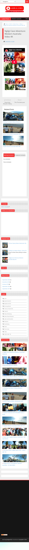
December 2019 (5, 282)
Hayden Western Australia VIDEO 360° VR (14, 425)
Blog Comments (9, 155)
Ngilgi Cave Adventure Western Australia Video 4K (14, 25)
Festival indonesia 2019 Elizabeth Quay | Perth (13, 413)
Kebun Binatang (8, 314)
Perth (11, 24)
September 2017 (6, 288)
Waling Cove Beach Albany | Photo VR (17, 250)
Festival (6, 311)
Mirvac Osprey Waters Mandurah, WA (17, 243)
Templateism (15, 539)
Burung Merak (7, 306)
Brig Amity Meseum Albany (10, 365)
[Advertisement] (14, 497)
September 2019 (6, 286)
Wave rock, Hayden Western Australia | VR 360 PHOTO (13, 438)
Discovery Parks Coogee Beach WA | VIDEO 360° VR (13, 451)
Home (6, 24)
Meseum (6, 321)
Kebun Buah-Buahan (9, 316)
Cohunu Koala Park (8, 308)
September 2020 (6, 280)
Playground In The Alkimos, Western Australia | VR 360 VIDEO (12, 464)
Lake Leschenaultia (8, 319)
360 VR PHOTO (7, 301)
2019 (5, 298)
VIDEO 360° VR (7, 334)
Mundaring (6, 324)
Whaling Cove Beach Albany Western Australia (12, 389)
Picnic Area (15, 24)
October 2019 (5, 284)
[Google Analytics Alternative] (4, 535)
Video (21, 24)
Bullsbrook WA (7, 303)
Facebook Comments (20, 155)
